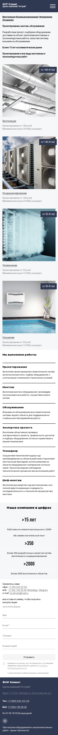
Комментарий (9, 646)
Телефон (7, 636)
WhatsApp (32, 590)
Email (5, 625)
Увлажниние (9, 265)
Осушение (8, 337)
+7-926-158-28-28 (17, 590)
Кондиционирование (14, 193)
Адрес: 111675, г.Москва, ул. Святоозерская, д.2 (26, 693)
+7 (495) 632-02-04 (18, 701)
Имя (4, 615)
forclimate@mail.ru (19, 593)
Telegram (43, 590)
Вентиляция (9, 121)
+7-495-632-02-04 (18, 587)
